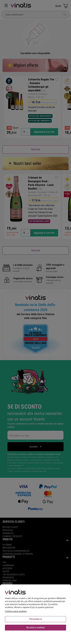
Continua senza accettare (16, 611)
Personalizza (35, 619)
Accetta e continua (35, 627)
